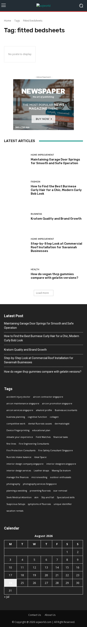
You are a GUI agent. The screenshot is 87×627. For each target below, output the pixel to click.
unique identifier (63, 504)
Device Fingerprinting (17, 430)
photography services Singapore (40, 484)
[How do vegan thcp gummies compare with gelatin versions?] (16, 274)
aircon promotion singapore (57, 403)
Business (36, 214)
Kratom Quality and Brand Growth (56, 218)
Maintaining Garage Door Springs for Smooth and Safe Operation (55, 161)
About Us (50, 615)
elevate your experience (19, 437)
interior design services (18, 470)
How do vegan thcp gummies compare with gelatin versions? (54, 276)
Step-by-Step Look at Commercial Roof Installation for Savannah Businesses (56, 247)
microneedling (39, 477)
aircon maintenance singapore (22, 403)
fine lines (11, 443)
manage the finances (17, 477)
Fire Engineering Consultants (34, 443)
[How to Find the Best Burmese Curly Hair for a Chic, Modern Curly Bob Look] (16, 188)
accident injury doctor (18, 396)
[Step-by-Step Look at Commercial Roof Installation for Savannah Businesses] (16, 245)
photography (13, 484)
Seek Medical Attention (19, 497)
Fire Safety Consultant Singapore (55, 450)
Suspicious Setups (15, 504)
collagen (54, 416)
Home (7, 20)
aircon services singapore (19, 410)
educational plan (41, 430)
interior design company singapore (25, 463)
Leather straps (41, 470)
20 (46, 575)
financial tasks (60, 437)
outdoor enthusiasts (60, 477)
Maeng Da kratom (61, 470)
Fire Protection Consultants (20, 450)
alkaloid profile (44, 410)
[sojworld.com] (43, 5)
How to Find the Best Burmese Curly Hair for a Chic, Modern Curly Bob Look (56, 189)
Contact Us (34, 615)
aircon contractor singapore (48, 396)
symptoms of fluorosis (39, 504)
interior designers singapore (61, 463)
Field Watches (43, 437)
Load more (42, 293)
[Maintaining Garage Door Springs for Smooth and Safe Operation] (16, 159)
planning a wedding (16, 490)
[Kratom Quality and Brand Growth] (16, 217)
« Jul (6, 597)
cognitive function (37, 416)
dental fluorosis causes (40, 423)
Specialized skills (65, 497)
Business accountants (66, 410)
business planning (15, 416)
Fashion (35, 182)
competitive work (15, 423)
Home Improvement (42, 155)
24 (10, 583)
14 (57, 567)
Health (35, 269)
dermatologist (62, 423)
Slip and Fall (47, 497)
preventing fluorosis (40, 490)
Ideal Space (40, 457)
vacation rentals (14, 510)
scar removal (60, 490)
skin (36, 497)
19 (34, 575)
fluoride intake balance (18, 457)
